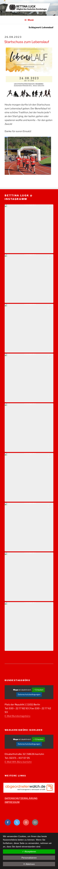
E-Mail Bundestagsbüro (17, 716)
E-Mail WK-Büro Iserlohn (18, 761)
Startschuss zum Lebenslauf (26, 42)
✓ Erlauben (38, 690)
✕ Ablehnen (29, 864)
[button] (29, 228)
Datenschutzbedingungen (29, 694)
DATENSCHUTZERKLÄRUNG (21, 798)
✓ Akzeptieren (29, 851)
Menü (31, 20)
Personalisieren (29, 857)
